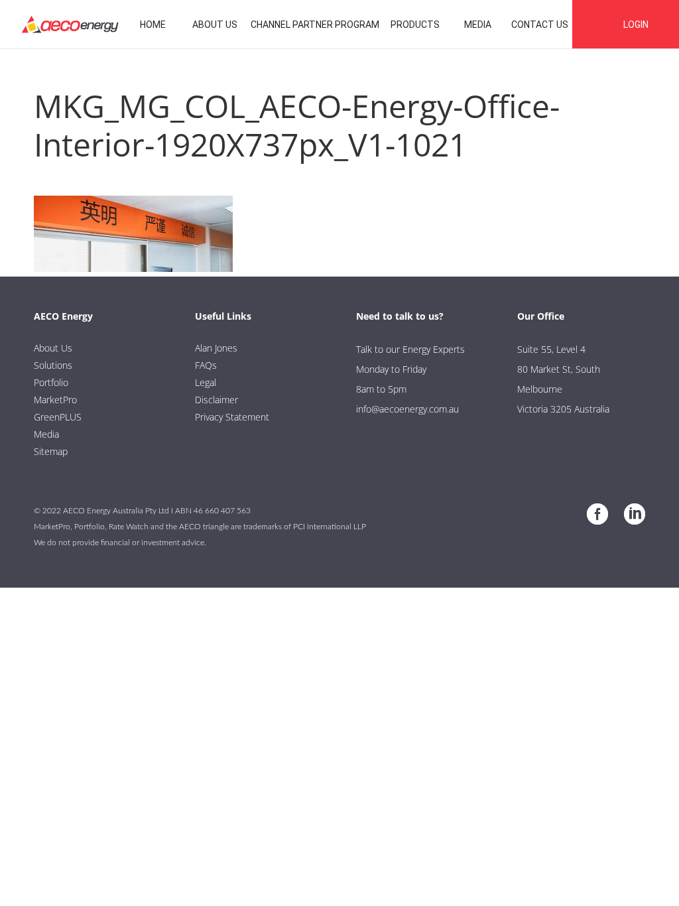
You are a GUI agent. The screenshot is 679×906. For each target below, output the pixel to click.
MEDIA (477, 24)
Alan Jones (216, 348)
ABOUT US (214, 24)
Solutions (53, 365)
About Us (53, 348)
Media (46, 434)
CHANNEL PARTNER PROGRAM (315, 24)
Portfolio (51, 382)
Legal (205, 382)
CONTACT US (539, 24)
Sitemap (51, 451)
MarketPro (55, 399)
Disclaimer (216, 399)
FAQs (206, 365)
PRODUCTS (415, 24)
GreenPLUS (58, 417)
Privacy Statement (232, 417)
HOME (153, 24)
